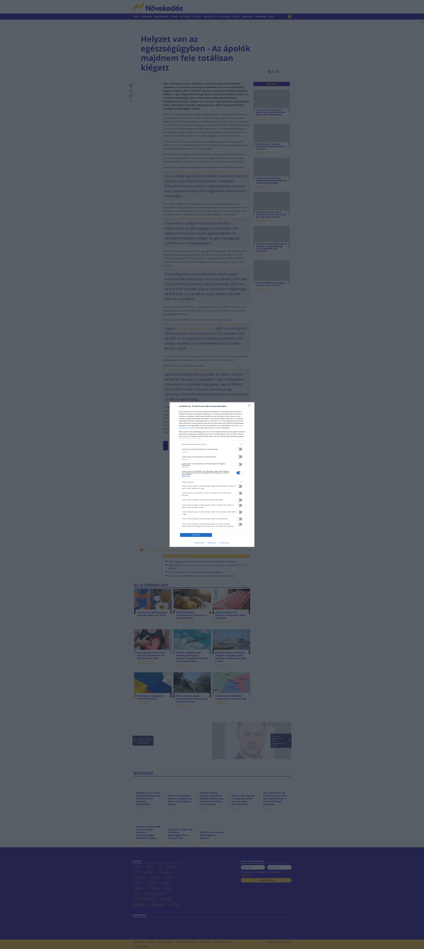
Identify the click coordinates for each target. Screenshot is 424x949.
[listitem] (212, 444)
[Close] (250, 406)
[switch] (239, 449)
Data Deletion (199, 543)
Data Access (212, 543)
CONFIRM (196, 535)
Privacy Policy (224, 543)
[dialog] (212, 474)
